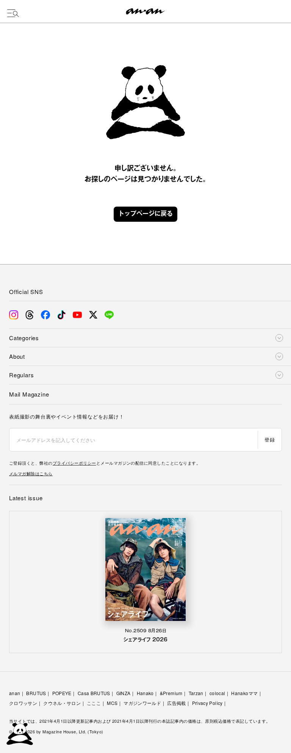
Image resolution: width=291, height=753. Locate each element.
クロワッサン (23, 703)
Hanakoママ (244, 693)
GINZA (123, 693)
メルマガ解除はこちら (31, 473)
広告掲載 (176, 703)
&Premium (171, 693)
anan (14, 693)
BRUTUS (36, 693)
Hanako (145, 693)
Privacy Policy (207, 703)
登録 (269, 439)
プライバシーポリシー (74, 463)
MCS (112, 703)
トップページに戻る (145, 214)
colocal (217, 693)
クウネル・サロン (62, 703)
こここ (94, 703)
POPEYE (62, 693)
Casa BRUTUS (94, 693)
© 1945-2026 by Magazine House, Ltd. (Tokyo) (56, 731)
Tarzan (196, 693)
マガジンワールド (142, 703)
